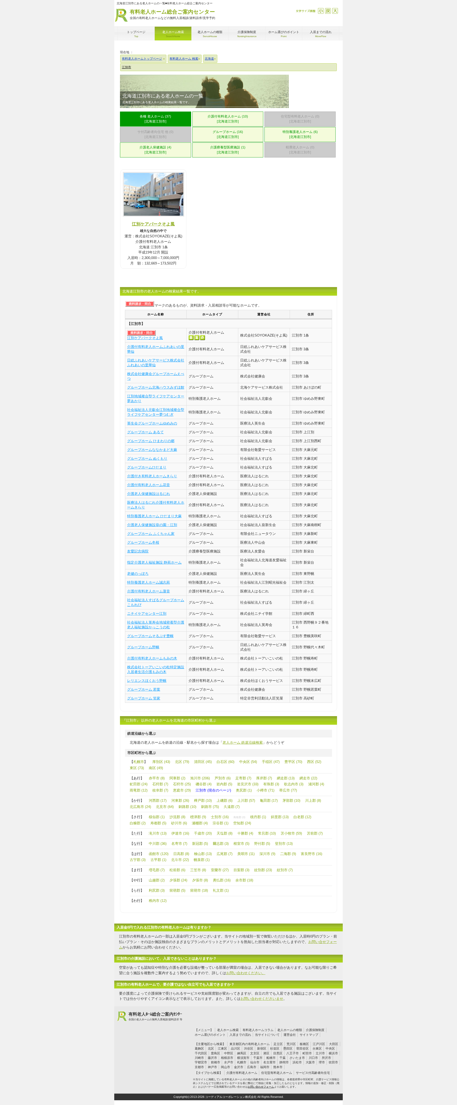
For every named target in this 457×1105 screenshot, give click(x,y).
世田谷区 (302, 1048)
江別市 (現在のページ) (213, 790)
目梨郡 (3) (241, 870)
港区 (266, 1053)
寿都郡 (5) (158, 823)
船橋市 (271, 1058)
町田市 (307, 1053)
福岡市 (264, 1067)
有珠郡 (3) (271, 784)
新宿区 (261, 1048)
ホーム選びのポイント (210, 1035)
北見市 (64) (165, 807)
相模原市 (227, 1058)
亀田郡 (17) (269, 800)
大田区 (333, 1044)
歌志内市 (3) (293, 784)
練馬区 (241, 1053)
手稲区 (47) (271, 762)
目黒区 (278, 1053)
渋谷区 (248, 1048)
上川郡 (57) (246, 800)
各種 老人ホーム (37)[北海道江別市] (155, 119)
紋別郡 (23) (263, 870)
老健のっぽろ (138, 574)
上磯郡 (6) (225, 800)
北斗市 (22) (180, 860)
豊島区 (215, 1053)
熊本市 (278, 1067)
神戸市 (212, 1067)
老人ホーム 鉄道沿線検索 (243, 742)
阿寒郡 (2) (177, 778)
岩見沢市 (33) (247, 784)
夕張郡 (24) (178, 880)
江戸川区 (319, 1044)
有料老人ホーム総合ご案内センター (172, 14)
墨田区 (288, 1048)
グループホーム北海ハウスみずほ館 (155, 387)
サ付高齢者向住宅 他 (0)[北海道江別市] (155, 134)
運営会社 (289, 1035)
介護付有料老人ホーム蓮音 (148, 591)
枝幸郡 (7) (160, 790)
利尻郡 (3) (157, 890)
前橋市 (215, 1062)
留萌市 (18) (199, 890)
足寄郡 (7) (243, 778)
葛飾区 (199, 1048)
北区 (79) (182, 762)
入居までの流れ (240, 1035)
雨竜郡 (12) (139, 790)
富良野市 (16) (311, 854)
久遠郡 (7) (232, 807)
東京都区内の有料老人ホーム (249, 1044)
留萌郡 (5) (177, 890)
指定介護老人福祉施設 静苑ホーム (154, 562)
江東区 (222, 1048)
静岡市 (284, 1062)
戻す (328, 11)
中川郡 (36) (158, 843)
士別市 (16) (220, 817)
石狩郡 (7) (160, 784)
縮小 (321, 11)
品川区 (235, 1048)
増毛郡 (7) (157, 870)
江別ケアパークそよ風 (153, 223)
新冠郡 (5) (200, 843)
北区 (211, 1048)
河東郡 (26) (180, 800)
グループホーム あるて (145, 432)
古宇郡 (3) (138, 860)
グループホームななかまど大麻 (152, 450)
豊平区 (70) (293, 762)
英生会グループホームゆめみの (152, 423)
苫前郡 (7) (315, 833)
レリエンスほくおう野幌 (146, 681)
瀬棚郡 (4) (200, 823)
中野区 (228, 1053)
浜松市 (297, 1062)
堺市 (322, 1062)
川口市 (313, 1058)
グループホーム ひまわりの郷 (150, 441)
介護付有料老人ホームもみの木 (152, 658)
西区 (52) (314, 762)
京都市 (199, 1067)
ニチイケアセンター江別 (146, 613)
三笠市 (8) (198, 870)
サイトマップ (309, 1035)
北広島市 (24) (140, 807)
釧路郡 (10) (187, 807)
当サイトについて (267, 1035)
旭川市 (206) (200, 778)
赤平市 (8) (157, 778)
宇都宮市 (201, 1062)
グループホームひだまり (146, 467)
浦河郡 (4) (316, 784)
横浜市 (333, 1053)
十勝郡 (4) (245, 833)
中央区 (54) (248, 762)
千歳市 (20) (203, 833)
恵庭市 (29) (182, 790)
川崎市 (199, 1058)
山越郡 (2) (157, 880)
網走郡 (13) (286, 778)
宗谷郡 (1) (220, 823)
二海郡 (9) (288, 854)
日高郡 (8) (181, 854)
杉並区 (274, 1048)
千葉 (282, 1058)
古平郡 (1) (158, 860)
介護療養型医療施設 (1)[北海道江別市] (227, 150)
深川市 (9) (267, 854)
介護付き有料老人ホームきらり (152, 476)
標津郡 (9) (198, 817)
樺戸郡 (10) (203, 800)
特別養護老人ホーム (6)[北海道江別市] (300, 134)
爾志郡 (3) (221, 843)
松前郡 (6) (177, 870)
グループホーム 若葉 (143, 689)
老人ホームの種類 (289, 1030)
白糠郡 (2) (138, 823)
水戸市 (228, 1062)
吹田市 (333, 1062)
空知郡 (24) (242, 823)
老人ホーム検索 (228, 1030)
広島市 (251, 1067)
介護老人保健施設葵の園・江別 (152, 525)
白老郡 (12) (302, 817)
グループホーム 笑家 (143, 698)
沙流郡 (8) (177, 817)
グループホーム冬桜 (143, 542)
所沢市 (326, 1058)
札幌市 (138, 762)
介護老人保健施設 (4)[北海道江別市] (155, 150)
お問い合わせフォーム (261, 1086)
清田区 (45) (203, 762)
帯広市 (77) (288, 790)
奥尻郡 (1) (244, 790)
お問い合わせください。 (245, 973)
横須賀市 (243, 1058)
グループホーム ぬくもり (147, 458)
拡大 (335, 11)
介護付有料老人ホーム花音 (148, 485)
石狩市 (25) (182, 784)
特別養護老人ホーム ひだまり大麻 (154, 516)
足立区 (278, 1044)
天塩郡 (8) (225, 833)
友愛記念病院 (138, 551)
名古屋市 (269, 1062)
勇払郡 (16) (222, 880)
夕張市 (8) (200, 880)
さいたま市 (297, 1058)
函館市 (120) (159, 854)
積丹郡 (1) (258, 817)
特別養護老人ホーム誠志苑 (148, 582)
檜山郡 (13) (203, 854)
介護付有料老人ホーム (241, 1073)
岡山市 (225, 1067)
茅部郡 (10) (291, 800)
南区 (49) (156, 768)
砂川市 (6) (179, 823)
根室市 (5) (241, 843)
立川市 (320, 1053)
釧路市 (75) (210, 807)
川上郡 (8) (313, 800)
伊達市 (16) (180, 833)
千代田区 (201, 1053)
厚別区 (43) (161, 762)
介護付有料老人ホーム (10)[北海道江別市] (228, 119)
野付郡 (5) (262, 843)
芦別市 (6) (223, 778)
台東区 (317, 1048)
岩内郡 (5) (224, 784)
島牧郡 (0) (239, 817)
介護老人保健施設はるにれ (148, 494)
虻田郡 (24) (139, 784)
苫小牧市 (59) (291, 833)
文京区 (254, 1053)
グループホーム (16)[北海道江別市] (228, 134)
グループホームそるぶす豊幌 (150, 636)
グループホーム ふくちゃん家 (150, 534)
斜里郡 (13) (280, 817)
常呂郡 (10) (267, 833)
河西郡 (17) (158, 800)
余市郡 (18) (244, 880)
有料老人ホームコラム (258, 1030)
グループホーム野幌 (143, 647)
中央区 (330, 1048)
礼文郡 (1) (221, 890)
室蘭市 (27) (220, 870)
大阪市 (310, 1062)
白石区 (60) (225, 762)
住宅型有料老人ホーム (276, 1073)
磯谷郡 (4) (204, 784)
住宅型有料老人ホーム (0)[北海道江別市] (300, 119)
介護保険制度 (315, 1030)
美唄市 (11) (246, 854)
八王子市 (292, 1053)
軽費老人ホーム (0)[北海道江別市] (300, 150)
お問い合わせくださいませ (261, 999)
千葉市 (258, 1058)
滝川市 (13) (158, 833)
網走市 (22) (308, 778)
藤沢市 (212, 1058)
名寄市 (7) (179, 843)
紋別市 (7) (285, 870)
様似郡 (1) (157, 817)
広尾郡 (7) (225, 854)
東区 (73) (137, 768)
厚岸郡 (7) (264, 778)
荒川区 (291, 1044)
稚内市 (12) (158, 901)
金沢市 (238, 1067)
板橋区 (304, 1044)
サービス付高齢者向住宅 (313, 1073)
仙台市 (254, 1062)
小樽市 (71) (265, 790)
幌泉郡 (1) (202, 860)
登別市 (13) (284, 843)
